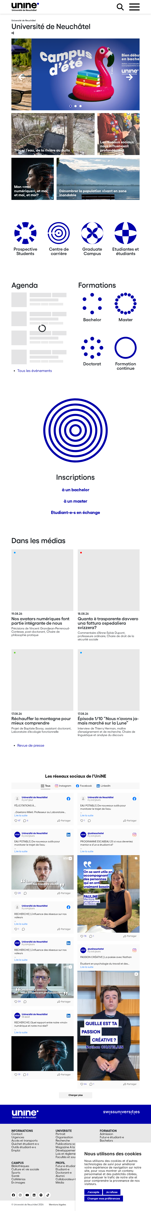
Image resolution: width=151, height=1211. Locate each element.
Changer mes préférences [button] (103, 1198)
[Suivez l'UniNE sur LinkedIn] (34, 1195)
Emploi (15, 1150)
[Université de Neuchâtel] (25, 7)
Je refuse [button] (111, 1192)
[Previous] (21, 77)
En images (18, 1182)
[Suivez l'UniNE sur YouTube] (27, 1195)
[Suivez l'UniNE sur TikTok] (48, 1195)
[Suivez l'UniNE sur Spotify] (41, 1195)
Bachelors (106, 1140)
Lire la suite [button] (20, 815)
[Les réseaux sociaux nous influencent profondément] (118, 134)
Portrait (60, 1134)
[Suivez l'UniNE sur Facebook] (13, 1195)
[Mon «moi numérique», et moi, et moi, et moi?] (32, 179)
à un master (75, 501)
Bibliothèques (20, 1166)
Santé (15, 1175)
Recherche (63, 1140)
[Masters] (125, 305)
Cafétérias (18, 1179)
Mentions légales (57, 1204)
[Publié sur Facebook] (68, 799)
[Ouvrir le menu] (134, 6)
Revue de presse (30, 745)
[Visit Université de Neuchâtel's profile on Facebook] (18, 799)
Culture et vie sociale (25, 1169)
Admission (106, 1134)
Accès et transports (24, 1140)
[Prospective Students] (25, 234)
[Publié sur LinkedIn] (68, 834)
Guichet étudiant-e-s (25, 1143)
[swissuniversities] (121, 1112)
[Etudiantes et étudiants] (125, 234)
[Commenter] (88, 820)
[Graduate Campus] (92, 234)
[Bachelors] (92, 305)
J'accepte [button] (93, 1192)
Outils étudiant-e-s (23, 1147)
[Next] (129, 77)
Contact (16, 1134)
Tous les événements (34, 371)
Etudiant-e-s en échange (75, 512)
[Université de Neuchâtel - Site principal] (25, 1114)
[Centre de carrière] (59, 234)
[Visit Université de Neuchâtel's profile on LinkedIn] (18, 835)
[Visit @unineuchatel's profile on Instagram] (84, 835)
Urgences (17, 1137)
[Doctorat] (92, 349)
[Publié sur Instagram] (134, 834)
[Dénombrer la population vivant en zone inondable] (98, 179)
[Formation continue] (125, 349)
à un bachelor (75, 489)
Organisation (64, 1137)
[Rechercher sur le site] (120, 6)
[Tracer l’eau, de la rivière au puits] (53, 134)
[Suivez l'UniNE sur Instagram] (20, 1195)
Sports (15, 1172)
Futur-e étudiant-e (112, 1137)
